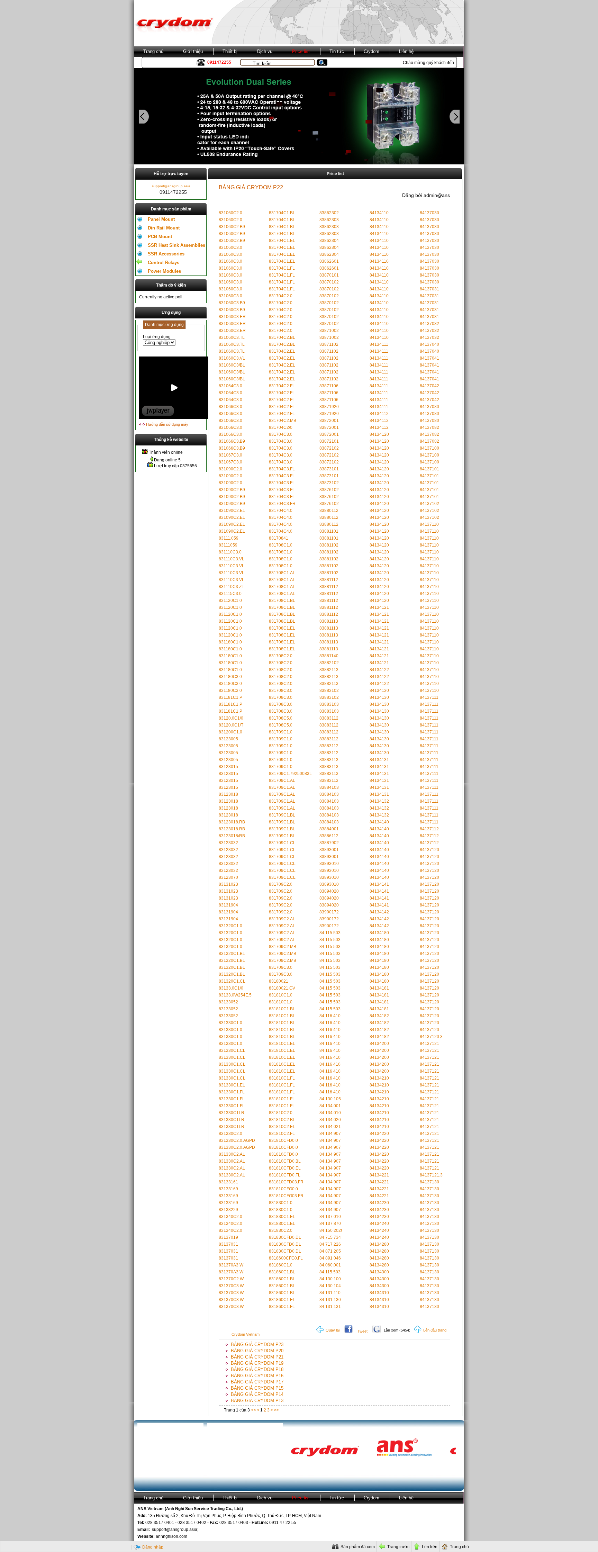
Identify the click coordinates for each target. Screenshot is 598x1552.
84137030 (429, 212)
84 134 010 (330, 1112)
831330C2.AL (232, 1154)
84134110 (379, 212)
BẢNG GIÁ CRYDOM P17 (257, 1381)
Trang (229, 1410)
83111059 (228, 545)
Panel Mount (161, 219)
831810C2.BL (282, 1119)
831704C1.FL (282, 268)
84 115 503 (330, 932)
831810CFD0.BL (285, 1161)
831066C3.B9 (232, 441)
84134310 (379, 1292)
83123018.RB (232, 822)
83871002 (329, 330)
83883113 (328, 759)
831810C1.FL (282, 1078)
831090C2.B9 (232, 489)
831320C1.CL (232, 981)
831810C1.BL (282, 1009)
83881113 (328, 621)
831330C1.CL (232, 1050)
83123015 (228, 766)
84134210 (379, 1078)
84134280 (379, 1244)
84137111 (429, 697)
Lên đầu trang (434, 1330)
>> (276, 1410)
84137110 (429, 524)
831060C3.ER (232, 316)
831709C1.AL (282, 780)
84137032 (429, 323)
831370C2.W (231, 1278)
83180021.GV (282, 988)
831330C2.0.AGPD (237, 1140)
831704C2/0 (280, 427)
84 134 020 (330, 1119)
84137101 (429, 469)
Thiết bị (230, 51)
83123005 (228, 739)
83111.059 (228, 538)
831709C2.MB (282, 946)
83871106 (328, 386)
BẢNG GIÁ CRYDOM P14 (257, 1394)
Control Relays (163, 262)
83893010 (329, 863)
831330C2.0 (230, 1133)
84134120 (379, 434)
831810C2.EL (282, 1126)
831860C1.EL (282, 1299)
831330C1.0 (230, 1022)
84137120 (429, 849)
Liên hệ (406, 51)
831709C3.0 (280, 967)
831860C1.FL (282, 1306)
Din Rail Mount (164, 228)
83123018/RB (232, 835)
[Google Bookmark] (376, 1330)
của (242, 1410)
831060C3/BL (232, 365)
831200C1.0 (230, 732)
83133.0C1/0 (231, 988)
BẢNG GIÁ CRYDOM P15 (257, 1388)
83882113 (328, 669)
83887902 (329, 842)
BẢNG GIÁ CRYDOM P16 (257, 1375)
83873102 (329, 482)
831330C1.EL (232, 1085)
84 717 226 (330, 1244)
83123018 (228, 794)
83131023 (228, 884)
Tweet (362, 1331)
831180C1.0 (230, 642)
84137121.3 (431, 1175)
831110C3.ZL (231, 586)
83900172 (329, 912)
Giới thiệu (193, 51)
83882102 (329, 662)
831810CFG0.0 (283, 1188)
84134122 (379, 669)
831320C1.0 (230, 925)
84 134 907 (330, 1133)
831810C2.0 (280, 1112)
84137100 (429, 448)
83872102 (329, 448)
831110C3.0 (230, 552)
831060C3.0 (230, 247)
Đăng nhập (152, 1547)
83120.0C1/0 (231, 718)
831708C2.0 (280, 655)
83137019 (228, 1237)
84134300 (379, 1272)
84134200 (379, 1043)
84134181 (379, 988)
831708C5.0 (280, 718)
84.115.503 (330, 1272)
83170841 (278, 538)
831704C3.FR (282, 503)
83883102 (329, 690)
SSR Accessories (166, 253)
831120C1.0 (230, 600)
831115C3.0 (230, 593)
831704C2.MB (282, 420)
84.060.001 (330, 1265)
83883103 (329, 704)
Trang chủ (153, 51)
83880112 (328, 510)
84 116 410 (330, 1015)
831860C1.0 (280, 1265)
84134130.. (380, 745)
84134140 (379, 822)
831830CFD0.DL (285, 1237)
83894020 (329, 891)
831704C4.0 (280, 510)
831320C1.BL (232, 953)
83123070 (228, 877)
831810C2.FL (282, 1133)
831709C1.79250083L (290, 773)
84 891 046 (330, 1258)
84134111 (379, 344)
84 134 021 (330, 1126)
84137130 (429, 1182)
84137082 (429, 427)
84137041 (429, 358)
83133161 (228, 1182)
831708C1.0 (280, 545)
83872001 (329, 420)
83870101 (329, 275)
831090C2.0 (230, 469)
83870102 (329, 282)
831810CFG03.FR (286, 1195)
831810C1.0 (280, 995)
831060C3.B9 (232, 302)
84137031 (429, 289)
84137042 (429, 386)
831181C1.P (230, 697)
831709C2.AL (282, 919)
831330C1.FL (232, 1092)
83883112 (328, 718)
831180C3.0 (230, 676)
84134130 (379, 690)
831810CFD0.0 (283, 1140)
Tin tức (336, 51)
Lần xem (391, 1330)
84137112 (429, 829)
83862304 (329, 240)
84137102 (429, 503)
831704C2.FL (282, 386)
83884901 (329, 829)
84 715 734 (330, 1237)
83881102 (328, 545)
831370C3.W (231, 1285)
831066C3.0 (230, 406)
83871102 (328, 344)
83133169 (228, 1188)
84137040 (429, 344)
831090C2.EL (232, 510)
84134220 (379, 1133)
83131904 (228, 905)
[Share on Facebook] (348, 1330)
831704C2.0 (280, 296)
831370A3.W (231, 1265)
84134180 (379, 932)
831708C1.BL (282, 600)
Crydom (371, 51)
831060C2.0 (230, 212)
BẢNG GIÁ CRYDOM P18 (257, 1369)
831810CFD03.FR (286, 1182)
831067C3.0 (230, 455)
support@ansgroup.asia (171, 186)
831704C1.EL (282, 240)
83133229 (228, 1209)
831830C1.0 (280, 1202)
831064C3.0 (230, 386)
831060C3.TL (232, 337)
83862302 (329, 212)
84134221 (379, 1175)
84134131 (379, 759)
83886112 (328, 835)
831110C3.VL (231, 559)
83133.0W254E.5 (235, 995)
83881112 (328, 579)
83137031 (228, 1244)
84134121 (379, 607)
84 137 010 (330, 1216)
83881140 (328, 655)
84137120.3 (431, 1036)
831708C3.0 (280, 690)
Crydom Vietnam (246, 1334)
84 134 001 (330, 1105)
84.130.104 (330, 1285)
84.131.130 (330, 1299)
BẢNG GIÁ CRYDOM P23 (257, 1344)
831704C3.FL (282, 469)
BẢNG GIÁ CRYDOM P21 (257, 1357)
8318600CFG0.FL (286, 1258)
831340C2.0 (230, 1216)
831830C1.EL (282, 1216)
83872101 (329, 441)
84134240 (379, 1223)
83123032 (228, 842)
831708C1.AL (282, 572)
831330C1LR (231, 1112)
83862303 (329, 219)
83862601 (329, 261)
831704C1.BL (282, 212)
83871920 (329, 406)
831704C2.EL (282, 351)
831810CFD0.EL (285, 1168)
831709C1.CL (282, 842)
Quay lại (333, 1330)
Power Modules (164, 271)
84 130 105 (330, 1099)
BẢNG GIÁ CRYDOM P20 (257, 1350)
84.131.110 (330, 1292)
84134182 (379, 1015)
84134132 (379, 801)
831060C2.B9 (232, 226)
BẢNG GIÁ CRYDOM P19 (257, 1363)
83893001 (329, 849)
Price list (301, 51)
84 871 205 (330, 1251)
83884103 (329, 787)
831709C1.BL (282, 815)
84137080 (429, 406)
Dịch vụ (264, 51)
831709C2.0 (280, 884)
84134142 (379, 912)
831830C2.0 (280, 1230)
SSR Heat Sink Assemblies (176, 245)
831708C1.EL (282, 628)
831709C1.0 (280, 732)
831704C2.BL (282, 337)
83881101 (328, 531)
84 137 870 (330, 1223)
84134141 (379, 884)
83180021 (278, 981)
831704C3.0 (280, 434)
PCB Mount (160, 236)
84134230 (379, 1202)
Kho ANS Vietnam (161, 62)
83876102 (329, 489)
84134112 (379, 413)
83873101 (329, 469)
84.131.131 (330, 1306)
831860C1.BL (282, 1272)
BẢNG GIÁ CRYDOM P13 (257, 1400)
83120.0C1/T (231, 725)
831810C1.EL (282, 1043)
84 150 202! (330, 1230)
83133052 (228, 1002)
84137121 (429, 1043)
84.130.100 (330, 1278)
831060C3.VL (232, 358)
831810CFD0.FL (284, 1175)
